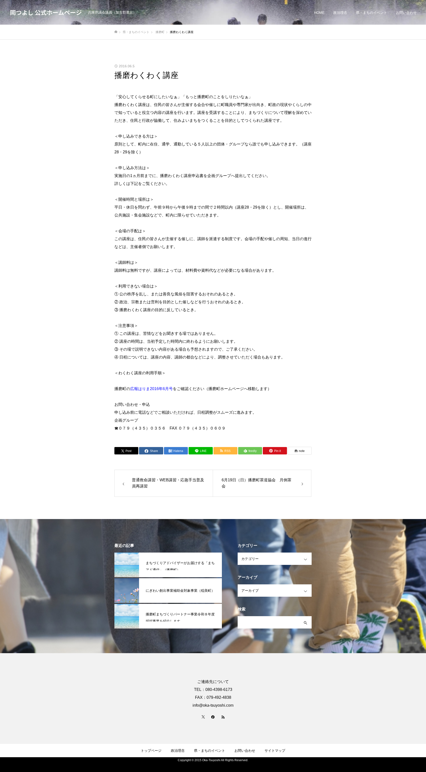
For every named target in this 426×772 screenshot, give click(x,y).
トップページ (151, 751)
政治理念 (340, 13)
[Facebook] (213, 716)
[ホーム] (115, 32)
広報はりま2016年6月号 (151, 389)
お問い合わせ (406, 13)
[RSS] (222, 716)
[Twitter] (203, 716)
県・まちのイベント (371, 13)
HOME (319, 13)
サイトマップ (275, 751)
